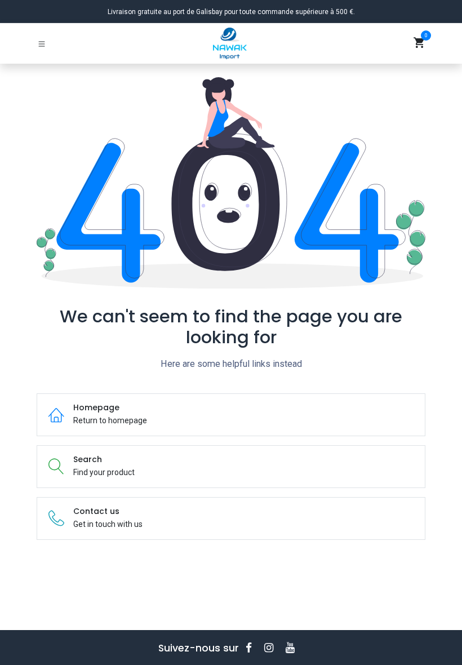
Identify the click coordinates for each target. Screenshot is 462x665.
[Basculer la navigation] (42, 43)
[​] (252, 647)
